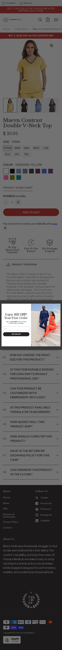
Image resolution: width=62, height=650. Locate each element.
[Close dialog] (58, 305)
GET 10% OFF (16, 334)
